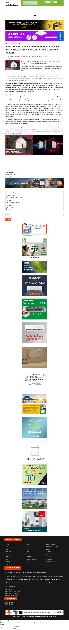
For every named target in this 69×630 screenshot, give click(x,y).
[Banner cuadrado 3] (34, 267)
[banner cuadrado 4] (34, 285)
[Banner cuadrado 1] (34, 229)
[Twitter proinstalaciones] (12, 604)
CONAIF (7, 547)
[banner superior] (42, 3)
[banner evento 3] (34, 451)
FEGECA (8, 562)
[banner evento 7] (34, 474)
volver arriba (8, 176)
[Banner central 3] (34, 183)
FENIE (7, 544)
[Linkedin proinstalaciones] (6, 604)
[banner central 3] (34, 36)
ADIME (28, 549)
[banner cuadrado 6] (34, 332)
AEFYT (7, 557)
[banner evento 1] (34, 357)
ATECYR (28, 554)
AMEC (27, 547)
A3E (6, 564)
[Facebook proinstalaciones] (9, 604)
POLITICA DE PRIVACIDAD (13, 591)
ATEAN (48, 549)
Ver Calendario (11, 209)
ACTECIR (28, 557)
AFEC (7, 559)
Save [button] (14, 628)
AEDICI (48, 557)
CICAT (27, 562)
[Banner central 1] (34, 25)
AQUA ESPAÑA (50, 544)
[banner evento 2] (34, 404)
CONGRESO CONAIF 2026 (12, 202)
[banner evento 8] (34, 521)
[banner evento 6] (34, 427)
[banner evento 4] (34, 498)
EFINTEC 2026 (9, 207)
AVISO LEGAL (10, 589)
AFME (7, 549)
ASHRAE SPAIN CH (31, 559)
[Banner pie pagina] (34, 612)
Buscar (8, 219)
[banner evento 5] (34, 380)
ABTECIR (48, 552)
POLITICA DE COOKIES (12, 593)
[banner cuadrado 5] (34, 309)
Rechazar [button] (10, 628)
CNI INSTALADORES (52, 547)
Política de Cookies (63, 628)
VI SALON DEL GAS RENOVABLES (14, 197)
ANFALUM (8, 552)
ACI (47, 554)
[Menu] (35, 15)
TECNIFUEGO (50, 559)
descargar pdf (11, 586)
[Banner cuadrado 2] (34, 248)
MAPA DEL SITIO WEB (12, 595)
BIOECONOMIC (50, 562)
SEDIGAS (28, 552)
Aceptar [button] (3, 628)
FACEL (7, 554)
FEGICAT (28, 544)
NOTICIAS (15, 174)
